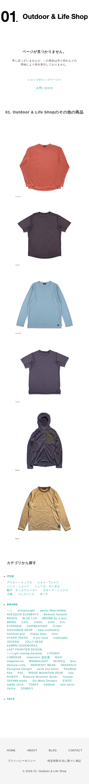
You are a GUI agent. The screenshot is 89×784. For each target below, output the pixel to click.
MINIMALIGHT (38, 661)
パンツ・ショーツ (18, 586)
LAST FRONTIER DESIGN (24, 649)
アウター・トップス (19, 582)
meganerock (15, 661)
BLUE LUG (29, 618)
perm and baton (48, 669)
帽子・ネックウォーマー (22, 590)
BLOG (53, 750)
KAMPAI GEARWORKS (22, 645)
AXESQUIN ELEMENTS (23, 614)
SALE (11, 698)
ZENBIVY (27, 688)
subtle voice (15, 684)
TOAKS (33, 684)
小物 (10, 594)
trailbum (49, 684)
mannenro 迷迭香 (38, 657)
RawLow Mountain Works (40, 676)
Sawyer (68, 676)
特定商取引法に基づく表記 (64, 760)
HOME (11, 750)
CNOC (38, 622)
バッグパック (26, 594)
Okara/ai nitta (16, 665)
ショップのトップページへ (44, 79)
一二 (10, 610)
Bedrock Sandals (55, 614)
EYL (63, 622)
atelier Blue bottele (53, 610)
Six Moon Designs (44, 680)
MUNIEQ (59, 661)
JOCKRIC (13, 641)
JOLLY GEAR (34, 641)
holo (55, 633)
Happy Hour (38, 633)
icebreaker (60, 637)
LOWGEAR (14, 657)
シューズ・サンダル (47, 586)
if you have (40, 637)
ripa (71, 672)
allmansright (26, 610)
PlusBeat (70, 669)
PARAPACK (68, 665)
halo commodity (48, 630)
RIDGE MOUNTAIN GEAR (46, 672)
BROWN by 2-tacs (54, 618)
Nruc (73, 661)
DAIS (51, 622)
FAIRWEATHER (37, 626)
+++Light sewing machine (24, 653)
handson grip (16, 633)
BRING (11, 622)
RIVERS (12, 676)
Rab (10, 672)
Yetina (11, 688)
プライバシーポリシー (22, 760)
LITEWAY (53, 653)
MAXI (58, 657)
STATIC (67, 680)
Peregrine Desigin (19, 669)
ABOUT (32, 750)
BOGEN (12, 618)
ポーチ (44, 594)
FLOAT (57, 626)
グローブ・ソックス (55, 590)
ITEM (10, 576)
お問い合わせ (44, 87)
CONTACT (75, 750)
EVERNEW (14, 626)
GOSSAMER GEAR (20, 630)
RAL (21, 672)
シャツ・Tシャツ (48, 582)
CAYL (25, 622)
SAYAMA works (17, 680)
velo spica (67, 684)
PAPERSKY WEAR (43, 665)
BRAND (12, 604)
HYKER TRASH (17, 637)
